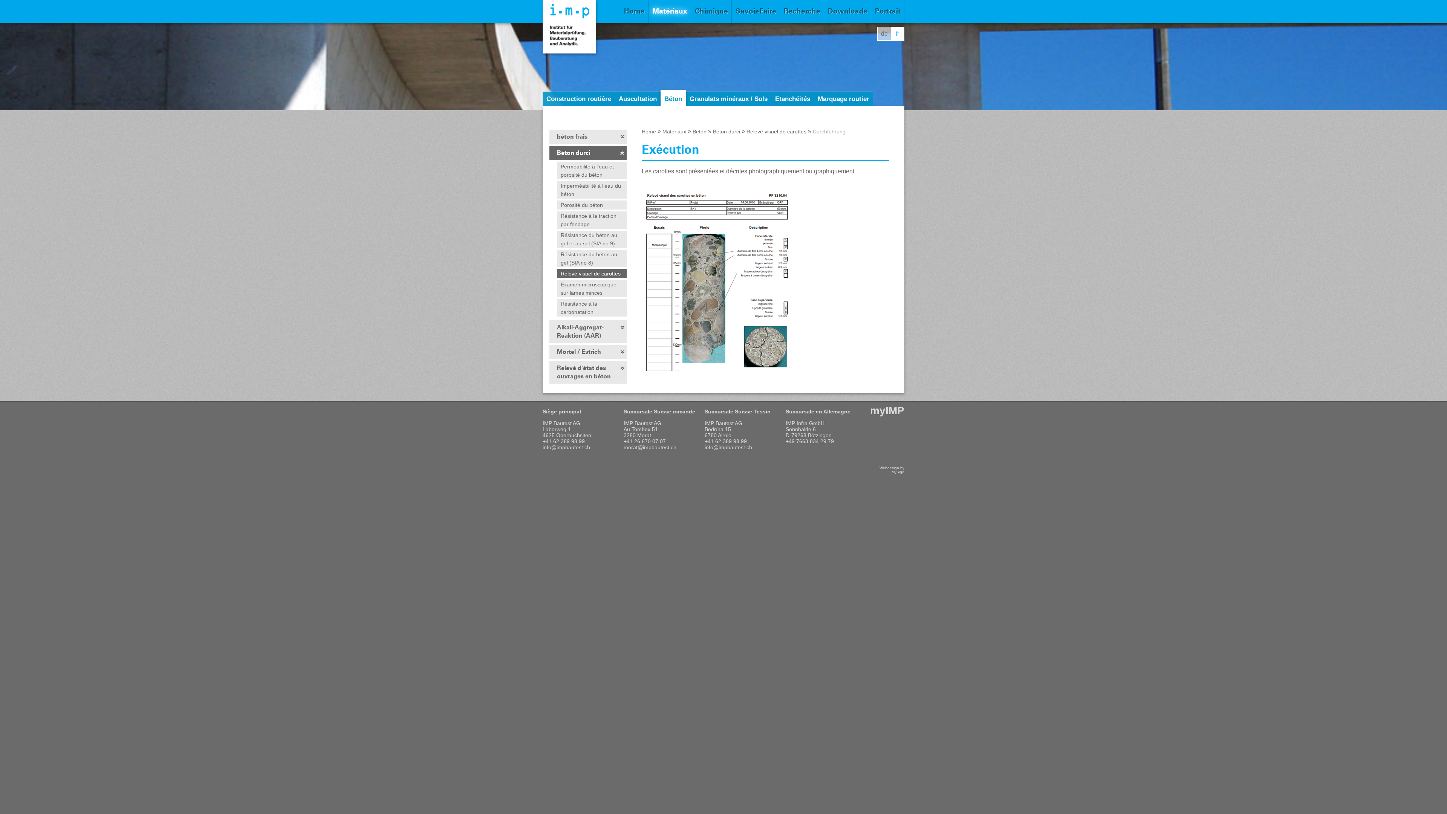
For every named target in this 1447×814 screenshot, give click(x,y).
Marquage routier (843, 99)
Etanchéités (792, 99)
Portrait (888, 11)
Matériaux (669, 11)
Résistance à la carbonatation (579, 308)
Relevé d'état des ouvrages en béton (584, 372)
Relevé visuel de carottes (591, 274)
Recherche (802, 11)
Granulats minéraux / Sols (729, 99)
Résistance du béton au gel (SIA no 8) (589, 258)
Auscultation (638, 99)
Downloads (847, 11)
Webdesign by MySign (892, 470)
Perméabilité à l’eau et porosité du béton (587, 171)
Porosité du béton (582, 205)
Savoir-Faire (756, 11)
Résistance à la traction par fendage (588, 220)
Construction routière (578, 99)
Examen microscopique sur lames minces (588, 289)
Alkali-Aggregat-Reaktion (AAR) (580, 331)
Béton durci (573, 152)
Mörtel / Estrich (579, 351)
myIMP (887, 410)
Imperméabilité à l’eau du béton (591, 190)
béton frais (572, 136)
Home (634, 11)
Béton (673, 99)
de (884, 34)
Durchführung (829, 132)
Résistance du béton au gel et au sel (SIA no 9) (589, 239)
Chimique (711, 11)
